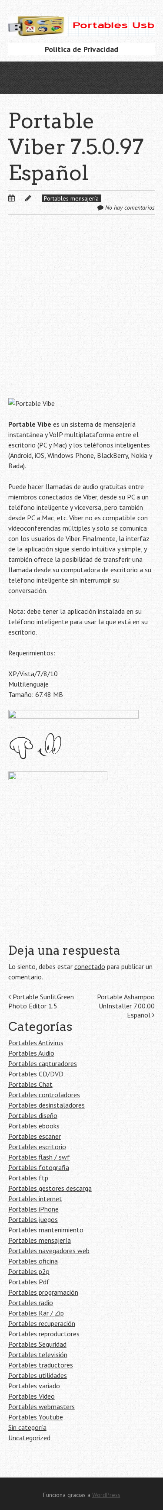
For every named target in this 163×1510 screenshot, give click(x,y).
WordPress (106, 1495)
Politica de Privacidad (81, 49)
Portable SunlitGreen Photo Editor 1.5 (41, 1001)
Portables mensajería (71, 198)
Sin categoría (27, 1427)
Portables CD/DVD (35, 1073)
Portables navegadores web (49, 1250)
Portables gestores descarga (50, 1188)
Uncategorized (29, 1437)
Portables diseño (32, 1115)
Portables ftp (28, 1177)
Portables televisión (37, 1354)
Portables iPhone (33, 1209)
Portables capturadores (42, 1063)
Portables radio (30, 1302)
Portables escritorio (37, 1146)
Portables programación (43, 1292)
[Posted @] (21, 198)
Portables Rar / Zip (36, 1313)
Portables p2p (29, 1271)
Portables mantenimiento (45, 1229)
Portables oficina (33, 1261)
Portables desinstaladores (46, 1105)
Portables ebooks (34, 1125)
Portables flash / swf (39, 1157)
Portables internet (35, 1198)
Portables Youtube (35, 1417)
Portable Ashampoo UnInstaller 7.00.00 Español (126, 1005)
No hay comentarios (130, 207)
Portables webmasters (41, 1406)
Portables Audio (31, 1053)
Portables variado (34, 1385)
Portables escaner (34, 1136)
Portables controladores (44, 1094)
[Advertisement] (81, 313)
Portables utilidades (37, 1375)
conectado (89, 966)
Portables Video (31, 1396)
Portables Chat (30, 1084)
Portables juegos (33, 1219)
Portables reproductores (44, 1333)
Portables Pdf (29, 1281)
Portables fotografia (38, 1167)
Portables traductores (40, 1365)
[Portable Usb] (81, 22)
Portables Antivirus (35, 1042)
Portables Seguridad (37, 1344)
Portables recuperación (41, 1323)
